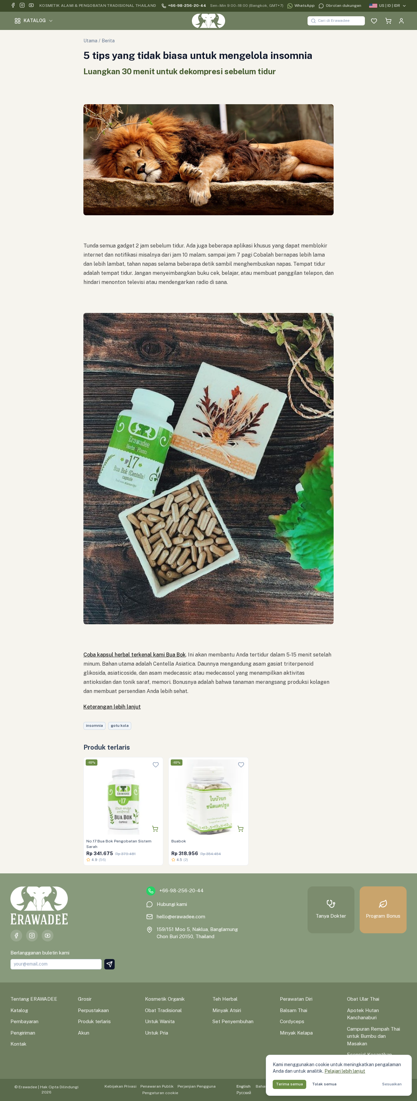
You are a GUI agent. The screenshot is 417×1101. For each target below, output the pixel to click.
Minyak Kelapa (296, 1033)
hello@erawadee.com (181, 916)
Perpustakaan (93, 1010)
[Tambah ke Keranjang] (155, 829)
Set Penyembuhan (232, 1021)
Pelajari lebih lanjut (344, 1071)
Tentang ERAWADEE (33, 999)
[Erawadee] (208, 21)
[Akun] (401, 21)
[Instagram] (22, 6)
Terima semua (289, 1084)
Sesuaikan (392, 1084)
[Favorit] (374, 21)
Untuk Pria (156, 1033)
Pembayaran (24, 1021)
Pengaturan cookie (160, 1093)
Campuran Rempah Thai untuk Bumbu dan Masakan (373, 1036)
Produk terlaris (94, 1021)
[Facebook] (13, 6)
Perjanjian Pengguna (197, 1086)
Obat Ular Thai (363, 999)
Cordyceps (292, 1021)
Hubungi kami (172, 904)
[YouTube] (31, 6)
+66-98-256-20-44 (187, 5)
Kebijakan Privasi (121, 1086)
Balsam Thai (293, 1010)
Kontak (18, 1044)
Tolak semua (324, 1084)
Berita (108, 40)
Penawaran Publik (157, 1086)
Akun (83, 1033)
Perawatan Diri (296, 999)
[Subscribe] (109, 964)
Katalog (34, 20)
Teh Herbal (224, 999)
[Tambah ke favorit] (156, 764)
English (244, 1086)
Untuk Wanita (160, 1021)
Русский (244, 1093)
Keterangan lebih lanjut (112, 707)
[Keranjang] (388, 21)
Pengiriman (22, 1033)
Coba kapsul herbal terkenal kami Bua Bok (134, 655)
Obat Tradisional (163, 1010)
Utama (90, 40)
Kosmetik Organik (165, 999)
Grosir (85, 999)
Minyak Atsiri (226, 1010)
